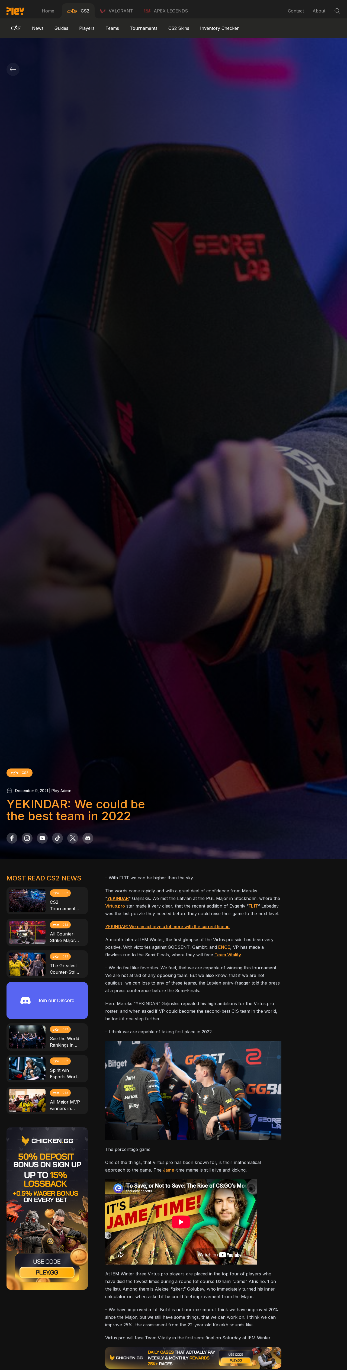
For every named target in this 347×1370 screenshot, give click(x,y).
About (319, 11)
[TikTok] (57, 838)
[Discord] (87, 838)
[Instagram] (27, 838)
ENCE (224, 947)
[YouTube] (42, 838)
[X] (72, 838)
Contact (296, 11)
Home (48, 11)
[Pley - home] (15, 11)
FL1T (253, 906)
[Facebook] (12, 838)
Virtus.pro (115, 906)
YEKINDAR (118, 898)
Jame (168, 1170)
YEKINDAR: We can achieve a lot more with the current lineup (167, 926)
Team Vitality (227, 954)
